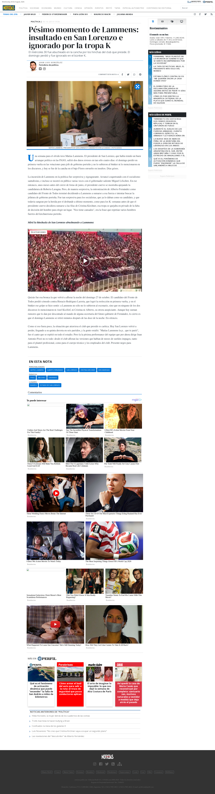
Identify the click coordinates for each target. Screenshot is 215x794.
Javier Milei (30, 14)
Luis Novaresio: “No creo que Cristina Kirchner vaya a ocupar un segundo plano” (69, 731)
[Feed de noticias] (211, 14)
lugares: (33, 382)
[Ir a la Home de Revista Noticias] (9, 7)
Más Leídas (155, 52)
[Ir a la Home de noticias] (107, 756)
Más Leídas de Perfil (160, 114)
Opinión (88, 8)
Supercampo (125, 772)
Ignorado (53, 377)
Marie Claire (68, 772)
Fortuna (80, 772)
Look (135, 772)
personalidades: (37, 367)
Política (23, 8)
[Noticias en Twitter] (205, 14)
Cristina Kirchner (88, 370)
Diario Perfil (47, 772)
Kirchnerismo (104, 370)
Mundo (57, 8)
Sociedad (34, 8)
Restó (109, 8)
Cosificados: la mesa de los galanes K (49, 726)
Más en (32, 658)
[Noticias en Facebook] (200, 14)
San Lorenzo (71, 370)
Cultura (68, 8)
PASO (32, 377)
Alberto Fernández (55, 370)
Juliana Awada (125, 14)
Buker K (33, 385)
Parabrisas (112, 772)
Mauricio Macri (102, 14)
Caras (57, 772)
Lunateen (158, 772)
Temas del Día (10, 14)
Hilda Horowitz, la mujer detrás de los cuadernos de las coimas (61, 715)
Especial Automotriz (133, 8)
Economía (47, 8)
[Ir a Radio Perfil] (194, 2)
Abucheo (41, 377)
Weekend (100, 772)
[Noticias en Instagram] (195, 14)
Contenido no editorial (159, 8)
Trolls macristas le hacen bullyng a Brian (51, 721)
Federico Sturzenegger (55, 14)
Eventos (99, 8)
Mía (149, 772)
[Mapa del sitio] (119, 764)
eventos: (33, 374)
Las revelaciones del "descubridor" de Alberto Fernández (58, 736)
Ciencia (78, 8)
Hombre (90, 772)
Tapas (117, 8)
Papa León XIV (80, 14)
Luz (142, 772)
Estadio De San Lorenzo (50, 385)
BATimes (169, 772)
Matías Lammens (37, 370)
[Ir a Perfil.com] (208, 2)
